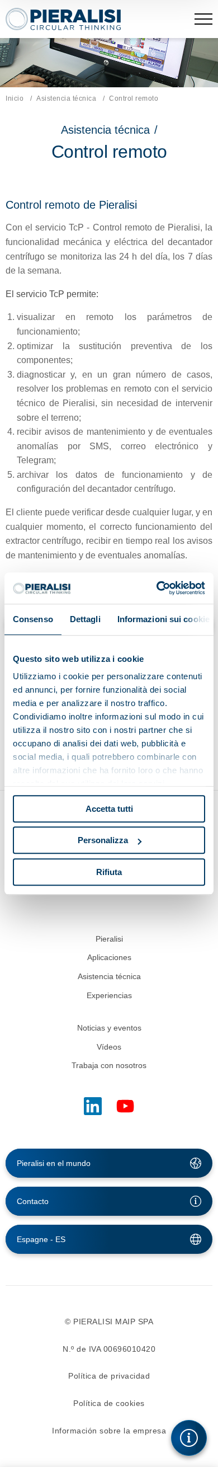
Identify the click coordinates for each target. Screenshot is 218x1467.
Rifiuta (109, 872)
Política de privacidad (109, 1375)
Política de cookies (109, 1403)
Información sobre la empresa (109, 1430)
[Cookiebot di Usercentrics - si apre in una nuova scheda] (156, 588)
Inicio (14, 98)
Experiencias (109, 995)
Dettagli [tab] (85, 619)
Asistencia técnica (66, 98)
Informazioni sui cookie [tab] (163, 619)
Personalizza (103, 840)
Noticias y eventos (109, 1027)
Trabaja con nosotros (109, 1065)
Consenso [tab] (33, 619)
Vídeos (109, 1046)
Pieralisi (109, 938)
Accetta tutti (109, 809)
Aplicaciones (109, 957)
